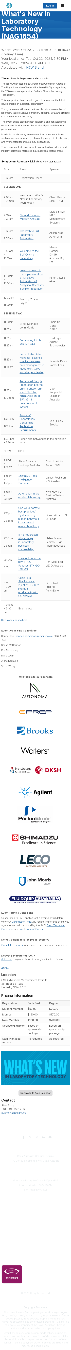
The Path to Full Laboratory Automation (29, 234)
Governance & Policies (35, 1255)
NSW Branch (35, 67)
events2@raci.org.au (13, 1112)
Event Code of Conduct (32, 929)
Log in (50, 5)
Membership (35, 1245)
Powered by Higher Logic (35, 1298)
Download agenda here (14, 620)
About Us (35, 1196)
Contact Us (35, 1250)
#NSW (5, 968)
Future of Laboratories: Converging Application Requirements (28, 423)
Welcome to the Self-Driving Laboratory (29, 254)
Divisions (35, 1205)
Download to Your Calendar (35, 1093)
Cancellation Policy (22, 921)
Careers (35, 1220)
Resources (35, 1230)
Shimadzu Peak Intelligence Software (27, 479)
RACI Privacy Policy (35, 1260)
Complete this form (12, 945)
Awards (35, 1215)
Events (35, 1210)
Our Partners (35, 1235)
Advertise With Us (35, 1240)
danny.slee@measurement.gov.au (34, 636)
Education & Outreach (35, 1226)
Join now (6, 959)
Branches (35, 1200)
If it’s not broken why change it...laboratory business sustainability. (28, 542)
